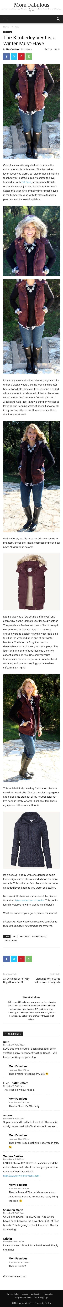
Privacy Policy (13, 1294)
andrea (7, 1115)
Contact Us (36, 1294)
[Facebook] (6, 56)
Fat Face (26, 182)
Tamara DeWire (13, 1156)
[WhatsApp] (29, 56)
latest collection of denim (29, 900)
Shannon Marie (13, 1210)
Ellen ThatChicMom (15, 1083)
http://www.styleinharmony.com (21, 1175)
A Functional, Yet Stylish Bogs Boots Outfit (16, 980)
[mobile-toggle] (5, 19)
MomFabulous (12, 49)
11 (59, 49)
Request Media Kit (23, 1297)
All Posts (15, 26)
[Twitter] (14, 56)
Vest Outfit (24, 936)
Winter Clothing (39, 936)
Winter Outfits (11, 940)
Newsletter (48, 1294)
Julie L (7, 1042)
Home (6, 26)
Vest (14, 936)
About (25, 1294)
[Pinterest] (21, 56)
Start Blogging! (41, 1297)
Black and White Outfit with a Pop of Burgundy (47, 980)
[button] (58, 19)
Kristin (7, 1238)
